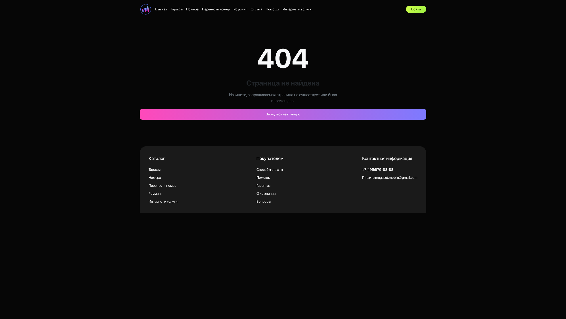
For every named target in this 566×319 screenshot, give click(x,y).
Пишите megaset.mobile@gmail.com (389, 177)
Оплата (256, 9)
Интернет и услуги (297, 9)
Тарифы (177, 9)
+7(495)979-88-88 (377, 169)
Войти (416, 9)
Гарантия (263, 185)
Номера (192, 9)
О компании (266, 193)
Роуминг (240, 9)
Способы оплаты (269, 169)
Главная (161, 9)
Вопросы (263, 201)
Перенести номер (216, 9)
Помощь (272, 9)
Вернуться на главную (283, 114)
